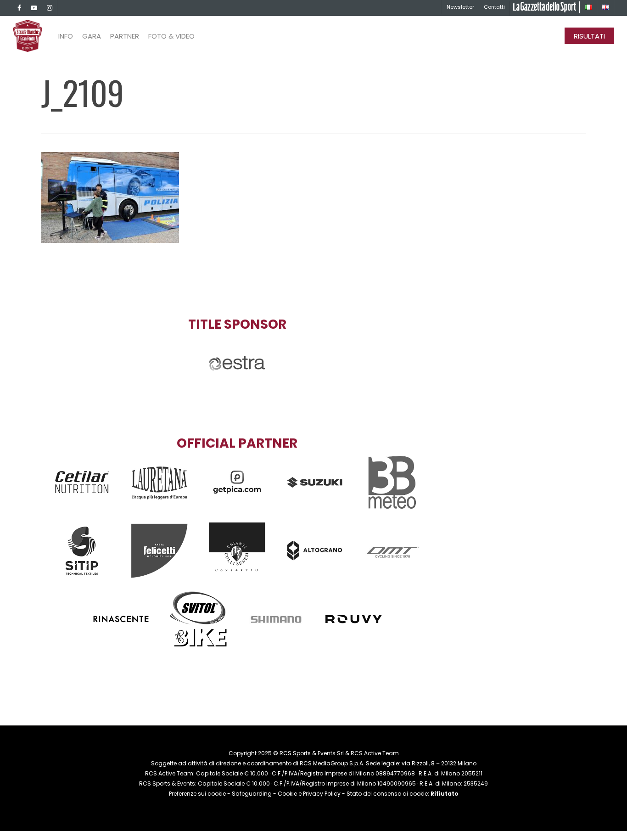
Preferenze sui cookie (197, 793)
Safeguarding (252, 793)
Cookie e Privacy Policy (309, 793)
